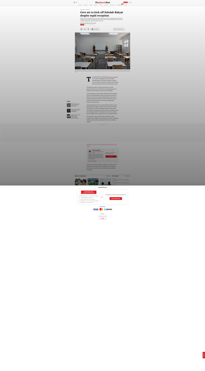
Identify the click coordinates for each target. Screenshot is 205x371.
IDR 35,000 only (115, 198)
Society (88, 9)
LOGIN (130, 2)
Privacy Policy (111, 153)
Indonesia (82, 9)
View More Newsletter (92, 160)
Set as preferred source (120, 29)
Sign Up (111, 156)
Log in (102, 218)
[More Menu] (74, 2)
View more (108, 175)
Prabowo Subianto (112, 77)
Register (102, 213)
